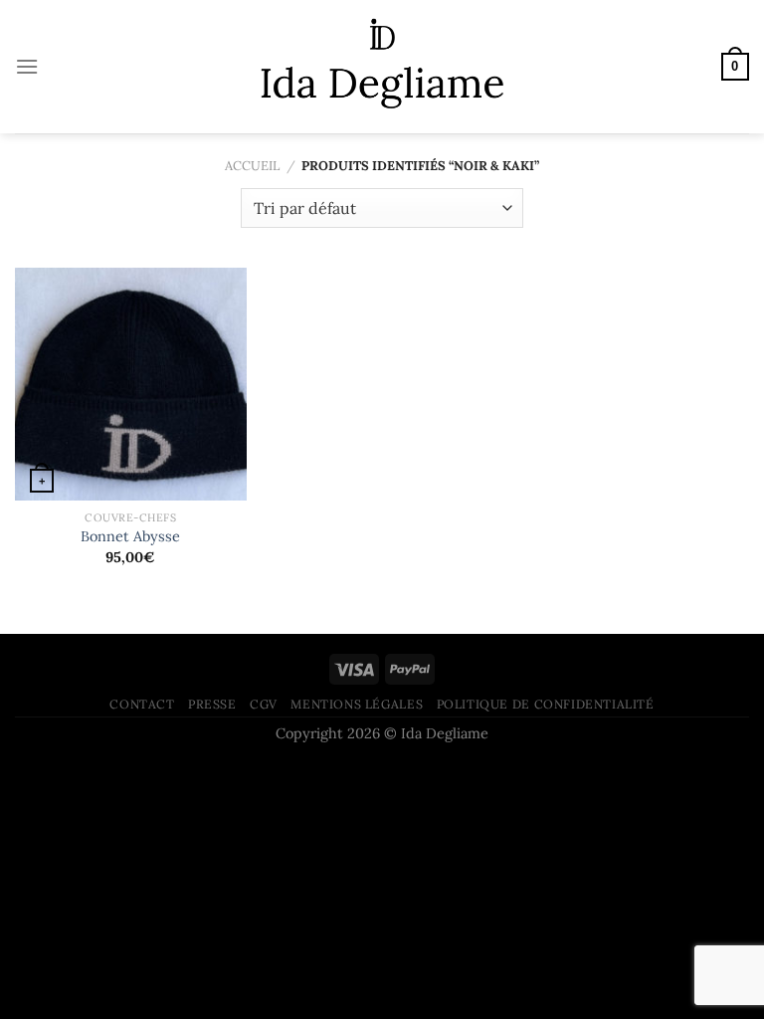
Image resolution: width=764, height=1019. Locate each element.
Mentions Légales (356, 704)
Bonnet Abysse (130, 536)
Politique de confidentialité (546, 704)
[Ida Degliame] (382, 67)
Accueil (252, 165)
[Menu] (27, 66)
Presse (212, 704)
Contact (141, 704)
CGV (264, 704)
